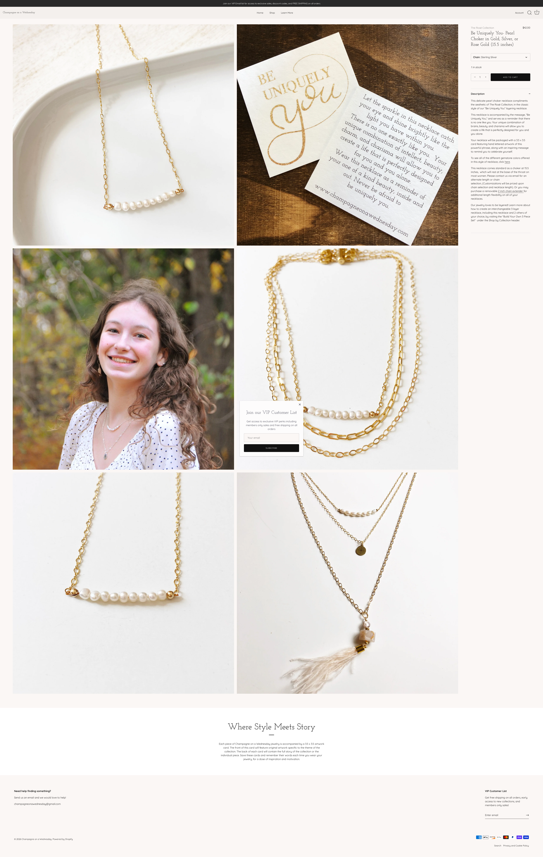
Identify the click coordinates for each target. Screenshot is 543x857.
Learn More (287, 12)
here (507, 161)
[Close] (300, 404)
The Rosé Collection (482, 27)
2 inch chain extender (511, 191)
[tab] (500, 166)
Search (497, 845)
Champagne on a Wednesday (19, 12)
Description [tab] (478, 93)
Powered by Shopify (63, 839)
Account (519, 12)
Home (260, 12)
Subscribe (271, 448)
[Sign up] (527, 815)
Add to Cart (510, 77)
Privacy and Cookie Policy (516, 845)
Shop (272, 12)
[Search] (529, 13)
